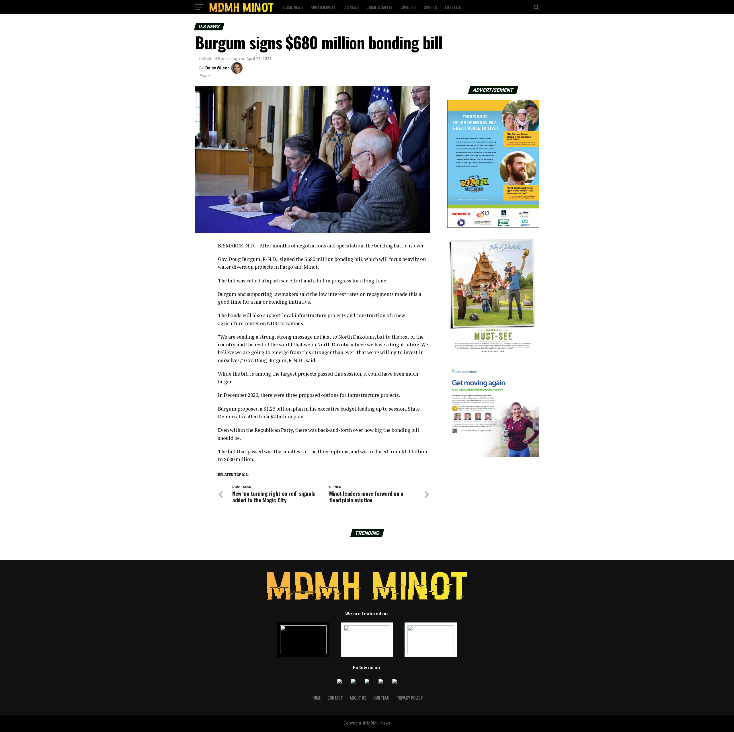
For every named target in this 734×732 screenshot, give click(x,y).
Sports (430, 7)
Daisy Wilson (217, 68)
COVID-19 (408, 7)
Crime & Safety (379, 7)
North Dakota (323, 7)
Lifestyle (453, 7)
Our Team (381, 698)
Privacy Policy (410, 698)
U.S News (350, 7)
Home (316, 698)
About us (358, 698)
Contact (335, 698)
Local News (292, 7)
